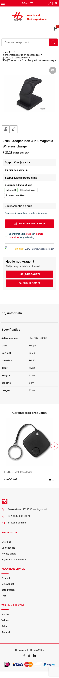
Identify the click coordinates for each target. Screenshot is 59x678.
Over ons (6, 541)
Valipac (5, 620)
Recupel (5, 632)
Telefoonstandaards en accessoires (20, 54)
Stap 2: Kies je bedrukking (21, 177)
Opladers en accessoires (14, 57)
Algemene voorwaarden (14, 559)
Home (4, 52)
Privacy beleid (8, 553)
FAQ (3, 595)
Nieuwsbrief (7, 583)
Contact (5, 578)
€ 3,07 (10, 479)
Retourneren (8, 589)
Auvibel (5, 614)
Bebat (4, 626)
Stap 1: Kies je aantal (18, 162)
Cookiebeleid (8, 547)
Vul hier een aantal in (16, 170)
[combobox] (25, 42)
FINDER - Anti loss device (18, 472)
